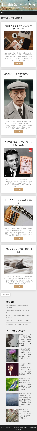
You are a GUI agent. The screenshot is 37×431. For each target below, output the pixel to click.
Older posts (5, 294)
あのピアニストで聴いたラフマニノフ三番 (17, 324)
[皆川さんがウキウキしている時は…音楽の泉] (18, 41)
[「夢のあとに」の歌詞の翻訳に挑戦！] (18, 264)
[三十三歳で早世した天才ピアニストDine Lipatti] (18, 162)
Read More (18, 63)
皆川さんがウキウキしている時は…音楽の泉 (17, 320)
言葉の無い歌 (23, 349)
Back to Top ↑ (18, 429)
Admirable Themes (30, 427)
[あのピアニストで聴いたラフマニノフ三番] (18, 99)
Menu (2, 12)
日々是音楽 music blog (18, 4)
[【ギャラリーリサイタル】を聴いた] (18, 216)
